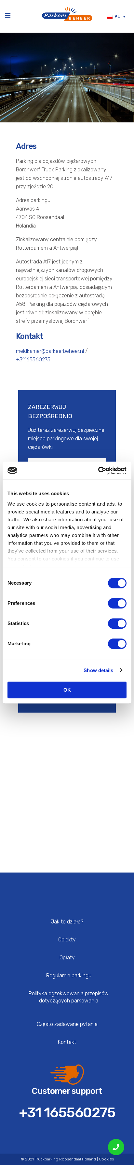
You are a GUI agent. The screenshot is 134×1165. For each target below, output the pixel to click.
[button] (115, 16)
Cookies (106, 1159)
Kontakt (67, 1042)
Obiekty (67, 940)
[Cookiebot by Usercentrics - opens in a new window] (98, 470)
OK (67, 690)
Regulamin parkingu (68, 975)
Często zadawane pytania (67, 1024)
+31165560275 (33, 359)
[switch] (117, 603)
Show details (98, 670)
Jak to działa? (67, 922)
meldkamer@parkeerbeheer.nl (50, 351)
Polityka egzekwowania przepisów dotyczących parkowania (69, 997)
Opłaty (67, 957)
